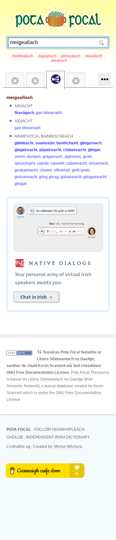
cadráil (43, 163)
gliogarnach (91, 143)
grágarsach (53, 156)
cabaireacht (76, 163)
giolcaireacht (26, 177)
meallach (59, 60)
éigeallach (47, 56)
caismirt (57, 163)
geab (87, 156)
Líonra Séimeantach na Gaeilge (65, 359)
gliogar (94, 150)
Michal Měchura (68, 446)
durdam (34, 156)
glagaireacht (26, 150)
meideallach (23, 56)
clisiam (46, 170)
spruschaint (25, 163)
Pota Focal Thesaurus (90, 372)
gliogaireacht (94, 177)
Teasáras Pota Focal (61, 352)
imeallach (93, 56)
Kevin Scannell (51, 365)
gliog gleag (49, 177)
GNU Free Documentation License (37, 372)
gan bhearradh (49, 113)
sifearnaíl (62, 170)
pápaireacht (50, 150)
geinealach (71, 56)
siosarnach (98, 163)
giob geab (81, 170)
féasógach (24, 113)
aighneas (72, 156)
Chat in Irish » (36, 297)
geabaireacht (26, 170)
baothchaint (67, 143)
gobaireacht (71, 177)
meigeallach (19, 97)
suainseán (44, 143)
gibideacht (24, 143)
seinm (20, 156)
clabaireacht (74, 150)
